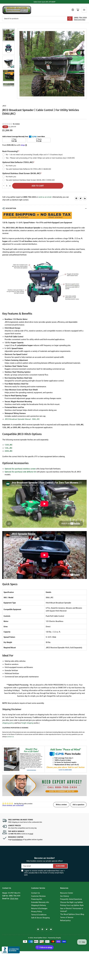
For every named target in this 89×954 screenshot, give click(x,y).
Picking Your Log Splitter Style (72, 905)
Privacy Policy (36, 911)
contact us (10, 736)
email (31, 834)
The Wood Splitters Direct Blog (72, 914)
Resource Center (66, 893)
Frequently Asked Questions (71, 899)
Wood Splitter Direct (40, 938)
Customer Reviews (38, 896)
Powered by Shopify (54, 938)
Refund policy (65, 920)
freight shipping (27, 723)
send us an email (44, 197)
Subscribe (60, 866)
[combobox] (37, 18)
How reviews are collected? (13, 805)
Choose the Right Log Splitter (71, 902)
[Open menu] (84, 9)
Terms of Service (66, 917)
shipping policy (8, 723)
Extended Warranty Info (40, 902)
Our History (64, 896)
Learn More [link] (41, 136)
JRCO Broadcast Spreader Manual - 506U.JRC (22, 419)
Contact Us (35, 893)
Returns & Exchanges (39, 908)
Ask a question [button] (78, 805)
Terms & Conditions (38, 915)
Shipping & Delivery (38, 905)
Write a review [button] (61, 805)
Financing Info (36, 899)
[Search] (69, 19)
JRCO (4, 106)
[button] (7, 124)
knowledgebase (17, 839)
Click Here (14, 899)
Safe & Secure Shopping (40, 918)
